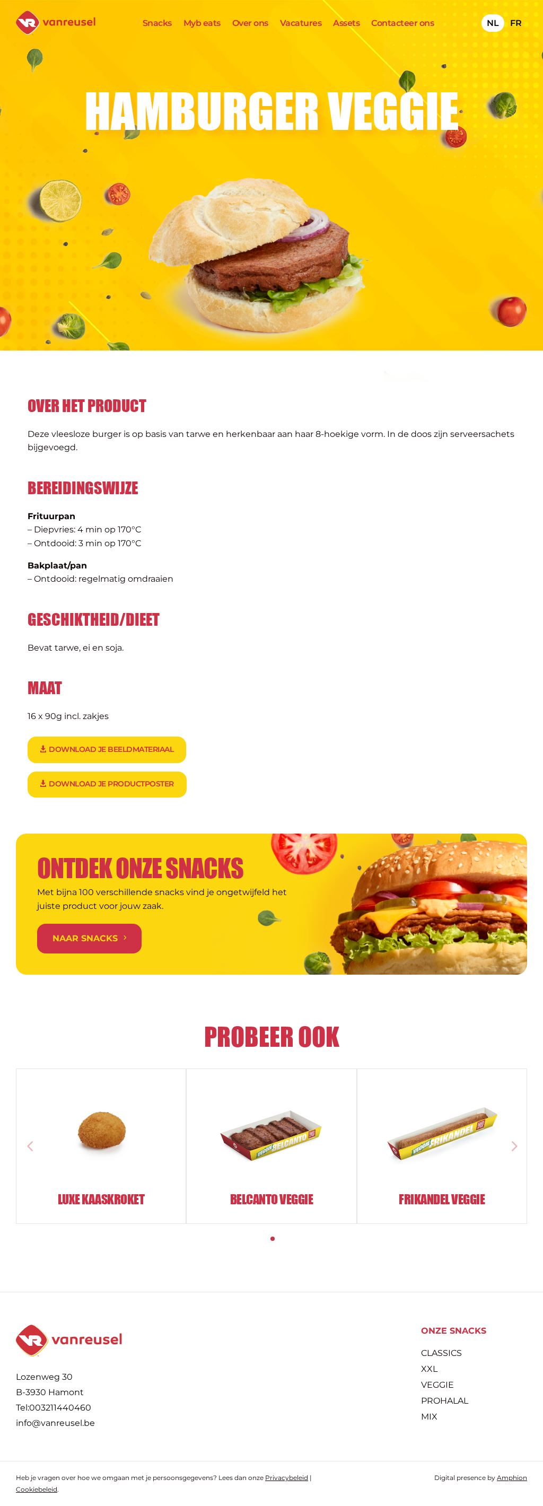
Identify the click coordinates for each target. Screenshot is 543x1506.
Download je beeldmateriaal (111, 749)
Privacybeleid (286, 1478)
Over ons (250, 24)
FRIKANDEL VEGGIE (442, 1199)
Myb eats (202, 24)
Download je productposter (111, 784)
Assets (346, 24)
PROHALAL (444, 1401)
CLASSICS (441, 1354)
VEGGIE (437, 1385)
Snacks (157, 24)
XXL (429, 1369)
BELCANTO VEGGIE (271, 1199)
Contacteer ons (402, 24)
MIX (429, 1417)
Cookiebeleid (36, 1489)
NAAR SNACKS (85, 938)
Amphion (512, 1478)
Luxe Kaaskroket (101, 1199)
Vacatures (301, 24)
